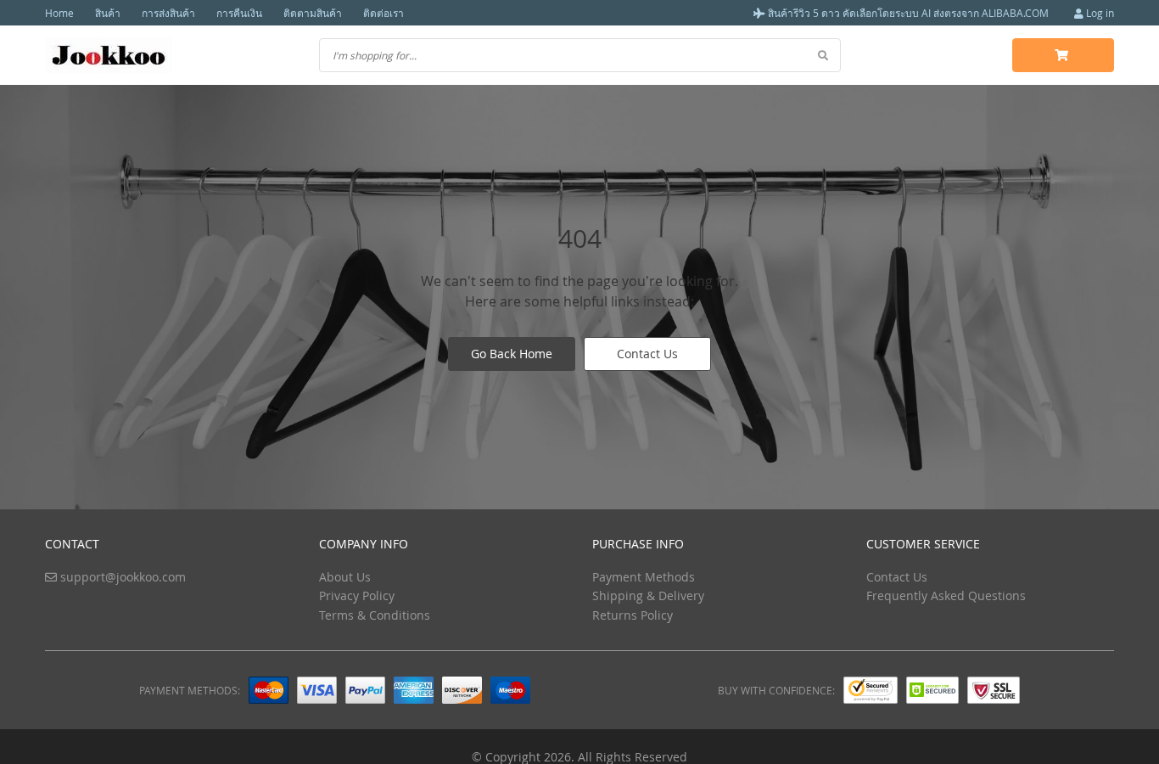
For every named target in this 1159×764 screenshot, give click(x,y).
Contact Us (647, 353)
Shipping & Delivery (648, 595)
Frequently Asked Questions (946, 595)
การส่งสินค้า (168, 13)
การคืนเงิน (239, 13)
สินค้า (107, 13)
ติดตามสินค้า (312, 13)
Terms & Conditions (374, 615)
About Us (345, 577)
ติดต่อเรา (383, 13)
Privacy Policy (357, 595)
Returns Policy (632, 615)
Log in (1098, 13)
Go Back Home (511, 353)
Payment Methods (643, 577)
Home (59, 13)
